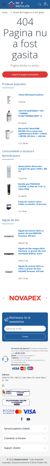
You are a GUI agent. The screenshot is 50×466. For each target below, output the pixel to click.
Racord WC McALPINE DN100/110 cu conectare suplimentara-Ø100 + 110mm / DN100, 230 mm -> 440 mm (32, 132)
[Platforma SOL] (16, 402)
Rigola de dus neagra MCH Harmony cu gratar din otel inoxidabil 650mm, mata (32, 251)
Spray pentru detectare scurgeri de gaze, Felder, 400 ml (32, 169)
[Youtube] (28, 420)
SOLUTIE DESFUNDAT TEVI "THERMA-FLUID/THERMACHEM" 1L (31, 113)
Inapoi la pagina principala (25, 74)
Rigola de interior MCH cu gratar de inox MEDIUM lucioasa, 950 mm (31, 233)
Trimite (25, 336)
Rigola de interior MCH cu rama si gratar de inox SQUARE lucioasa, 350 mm (31, 268)
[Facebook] (21, 420)
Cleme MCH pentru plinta (30, 95)
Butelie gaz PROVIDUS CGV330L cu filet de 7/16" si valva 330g (31, 186)
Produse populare (14, 84)
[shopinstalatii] (18, 4)
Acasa (5, 12)
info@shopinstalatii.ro (26, 355)
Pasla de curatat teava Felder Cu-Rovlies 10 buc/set (32, 202)
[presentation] (3, 298)
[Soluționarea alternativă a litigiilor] (16, 392)
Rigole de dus (10, 220)
